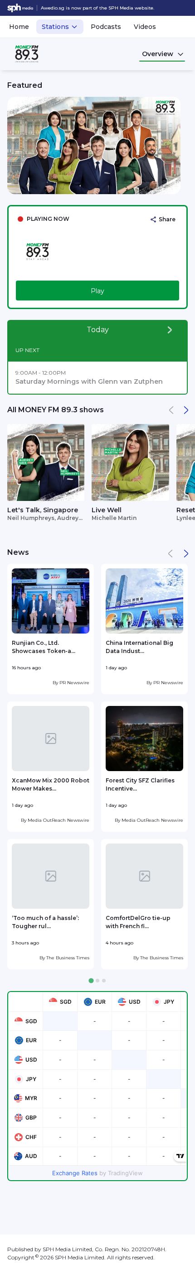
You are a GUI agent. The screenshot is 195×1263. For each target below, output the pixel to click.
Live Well (107, 510)
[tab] (90, 980)
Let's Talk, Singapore (42, 510)
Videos (145, 27)
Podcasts (106, 27)
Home (19, 27)
